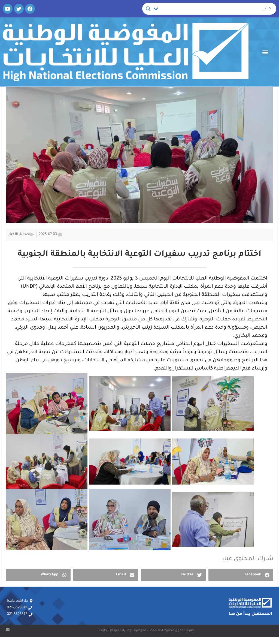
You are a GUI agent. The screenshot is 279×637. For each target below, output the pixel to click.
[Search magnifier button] (148, 9)
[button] (264, 51)
